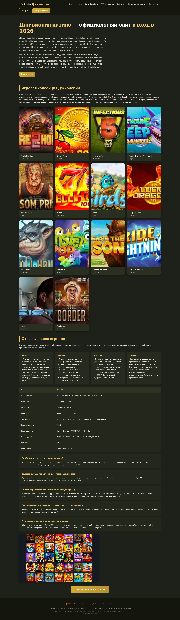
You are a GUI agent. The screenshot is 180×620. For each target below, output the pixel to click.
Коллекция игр (75, 4)
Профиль (25, 11)
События (121, 4)
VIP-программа (107, 4)
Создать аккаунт (41, 11)
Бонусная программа (136, 4)
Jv (34, 4)
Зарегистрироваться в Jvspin (90, 589)
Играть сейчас (27, 74)
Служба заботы (91, 4)
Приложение (154, 4)
